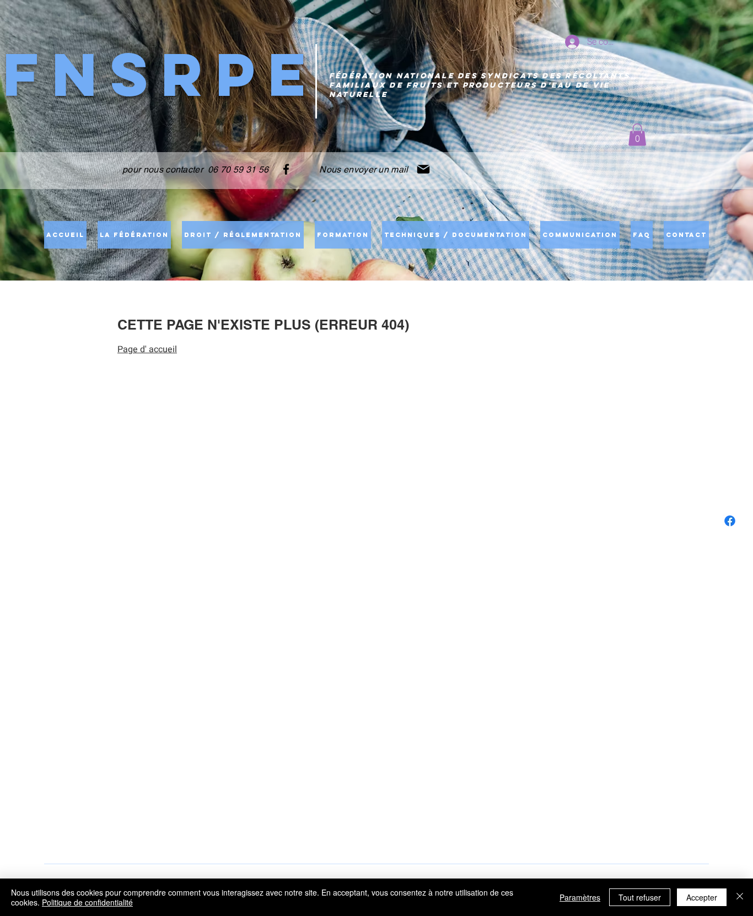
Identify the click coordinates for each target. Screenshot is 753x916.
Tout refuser (639, 897)
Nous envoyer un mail (362, 169)
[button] (637, 134)
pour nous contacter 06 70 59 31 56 (195, 169)
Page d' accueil (147, 349)
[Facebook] (286, 169)
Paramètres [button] (580, 897)
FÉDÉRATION (360, 75)
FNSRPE (161, 74)
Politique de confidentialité (87, 902)
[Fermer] (739, 897)
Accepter (701, 897)
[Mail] (423, 169)
